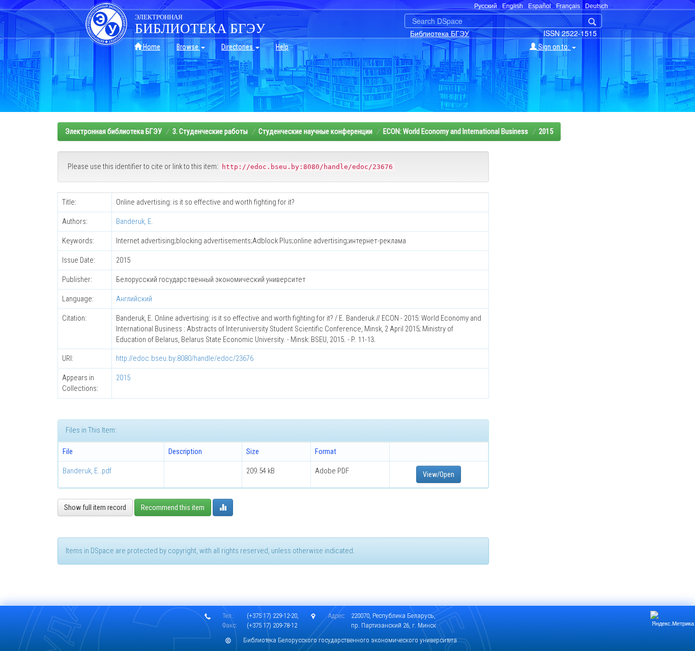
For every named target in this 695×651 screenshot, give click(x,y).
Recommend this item (173, 507)
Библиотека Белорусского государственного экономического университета (350, 640)
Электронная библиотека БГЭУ (113, 131)
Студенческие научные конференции (315, 131)
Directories (237, 47)
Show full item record (95, 507)
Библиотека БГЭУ (439, 33)
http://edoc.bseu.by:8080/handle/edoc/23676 (184, 358)
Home (150, 47)
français (568, 6)
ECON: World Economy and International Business (455, 131)
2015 (546, 131)
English (512, 6)
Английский (134, 298)
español (539, 6)
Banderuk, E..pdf (87, 470)
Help (282, 47)
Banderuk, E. (134, 221)
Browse (188, 47)
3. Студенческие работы (210, 131)
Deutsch (596, 6)
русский (485, 6)
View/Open (438, 474)
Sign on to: (554, 47)
